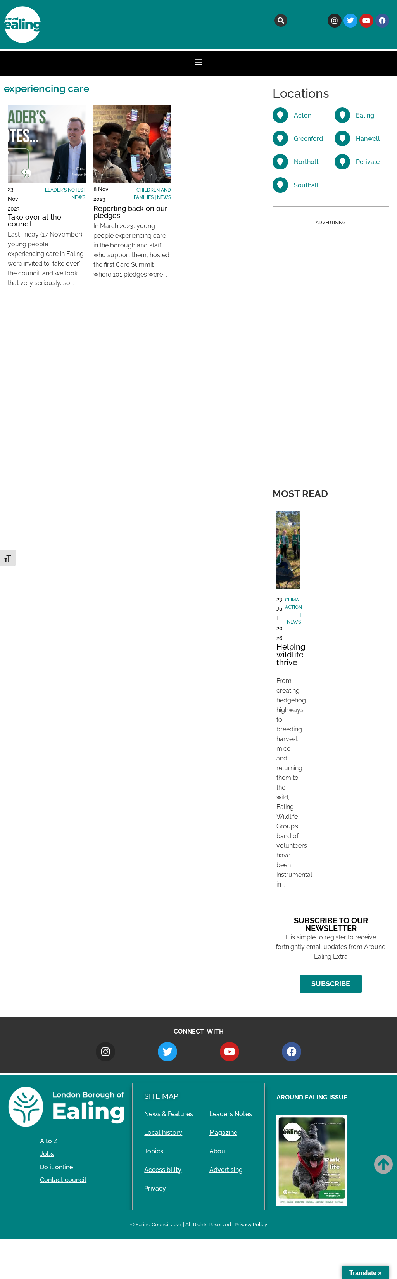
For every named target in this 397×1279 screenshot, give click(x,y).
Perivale (368, 162)
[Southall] (280, 185)
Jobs (47, 1154)
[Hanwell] (342, 138)
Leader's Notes (64, 190)
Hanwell (368, 138)
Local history (163, 1132)
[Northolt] (280, 161)
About (218, 1151)
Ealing (365, 115)
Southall (306, 185)
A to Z (48, 1141)
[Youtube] (366, 21)
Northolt (306, 162)
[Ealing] (342, 115)
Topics (153, 1151)
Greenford (308, 138)
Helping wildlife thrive (290, 654)
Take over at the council (34, 220)
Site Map (161, 1096)
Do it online (56, 1167)
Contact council (63, 1180)
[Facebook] (382, 21)
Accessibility (162, 1170)
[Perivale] (342, 161)
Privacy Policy (251, 1224)
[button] (280, 20)
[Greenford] (280, 138)
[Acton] (280, 115)
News (78, 197)
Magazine (223, 1132)
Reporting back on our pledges (130, 212)
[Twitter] (350, 21)
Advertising (226, 1170)
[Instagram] (335, 21)
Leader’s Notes (230, 1114)
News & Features (168, 1114)
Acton (302, 115)
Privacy (155, 1188)
